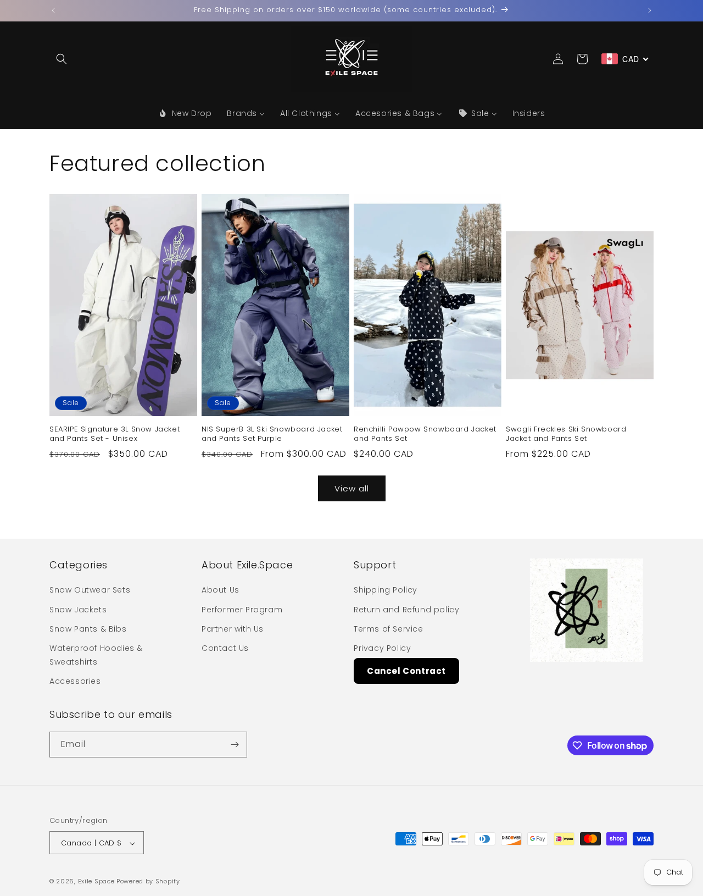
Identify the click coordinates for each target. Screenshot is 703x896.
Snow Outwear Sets (89, 590)
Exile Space (96, 881)
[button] (61, 59)
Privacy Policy (382, 648)
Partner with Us (233, 628)
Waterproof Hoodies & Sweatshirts (96, 655)
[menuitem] (185, 113)
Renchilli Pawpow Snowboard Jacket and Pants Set (425, 434)
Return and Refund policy (406, 609)
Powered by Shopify (148, 881)
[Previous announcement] (53, 10)
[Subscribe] (234, 744)
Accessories (75, 681)
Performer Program (242, 609)
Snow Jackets (78, 609)
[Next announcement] (650, 10)
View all (351, 488)
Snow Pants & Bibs (87, 628)
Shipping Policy (385, 590)
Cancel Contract (406, 671)
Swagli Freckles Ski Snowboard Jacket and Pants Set (566, 434)
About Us (220, 590)
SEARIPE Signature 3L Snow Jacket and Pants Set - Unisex (114, 434)
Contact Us (225, 648)
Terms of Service (388, 628)
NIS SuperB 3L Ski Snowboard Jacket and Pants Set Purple (272, 434)
